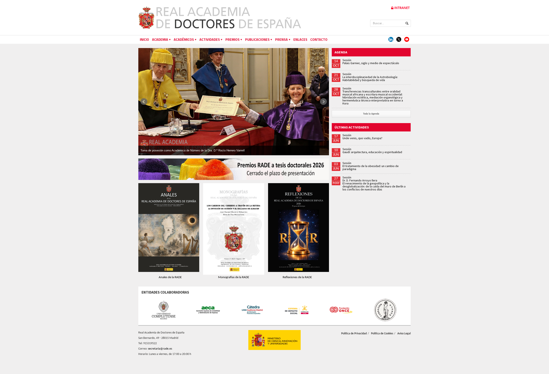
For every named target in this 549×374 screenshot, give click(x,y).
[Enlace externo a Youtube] (407, 39)
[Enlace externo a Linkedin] (391, 39)
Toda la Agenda (371, 114)
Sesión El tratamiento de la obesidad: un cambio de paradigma (370, 166)
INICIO (144, 39)
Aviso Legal (404, 333)
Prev (143, 101)
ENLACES (300, 39)
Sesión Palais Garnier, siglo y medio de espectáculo (370, 61)
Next (323, 101)
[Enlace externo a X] (399, 39)
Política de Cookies (382, 333)
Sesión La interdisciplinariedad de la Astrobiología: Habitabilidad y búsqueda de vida (370, 77)
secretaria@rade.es (160, 348)
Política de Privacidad (354, 333)
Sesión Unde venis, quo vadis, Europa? (362, 136)
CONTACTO (318, 39)
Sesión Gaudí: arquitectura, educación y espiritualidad (372, 150)
